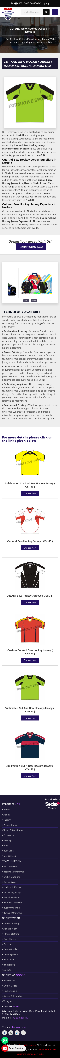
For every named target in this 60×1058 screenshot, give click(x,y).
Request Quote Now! (31, 247)
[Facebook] (4, 1032)
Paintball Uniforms (12, 902)
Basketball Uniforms (13, 871)
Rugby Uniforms (11, 907)
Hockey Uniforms (12, 887)
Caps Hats (8, 944)
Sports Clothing (11, 923)
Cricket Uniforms (11, 876)
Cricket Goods (10, 985)
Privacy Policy (10, 825)
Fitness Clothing (11, 933)
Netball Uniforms (12, 897)
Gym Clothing (10, 939)
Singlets (7, 969)
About (6, 814)
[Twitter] (10, 1032)
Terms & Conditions (13, 830)
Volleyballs (8, 1001)
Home (6, 809)
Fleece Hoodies (11, 949)
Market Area (9, 855)
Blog (5, 845)
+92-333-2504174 (20, 1017)
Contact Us (8, 835)
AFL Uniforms (10, 866)
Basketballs (9, 980)
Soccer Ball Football (13, 996)
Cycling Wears (10, 882)
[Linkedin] (17, 1032)
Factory (7, 819)
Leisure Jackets (10, 954)
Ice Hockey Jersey (12, 892)
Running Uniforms (12, 912)
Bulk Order (8, 850)
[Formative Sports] (8, 14)
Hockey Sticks (10, 990)
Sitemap (7, 840)
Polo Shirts (8, 959)
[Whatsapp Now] (4, 1040)
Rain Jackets (9, 964)
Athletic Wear (10, 928)
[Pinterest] (23, 1032)
